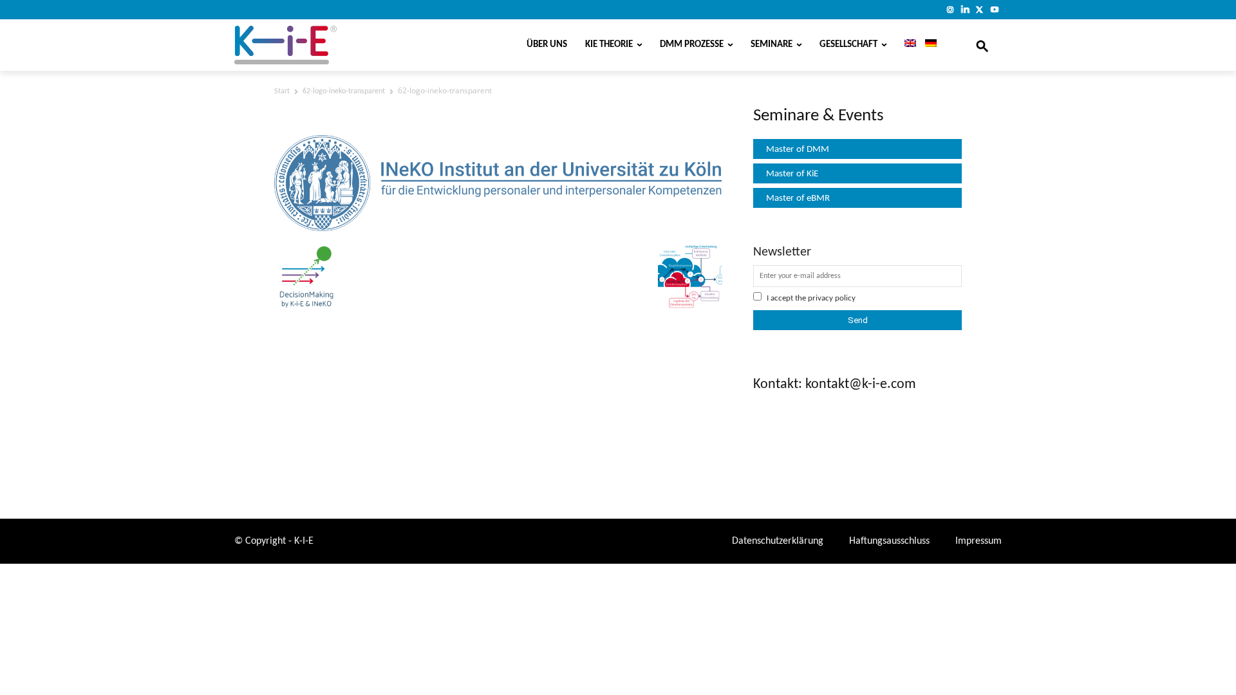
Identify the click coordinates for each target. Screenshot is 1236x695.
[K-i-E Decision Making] (318, 45)
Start (282, 91)
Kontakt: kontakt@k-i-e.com (834, 384)
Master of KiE (792, 174)
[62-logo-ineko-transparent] (498, 228)
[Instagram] (950, 9)
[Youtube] (994, 9)
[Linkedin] (965, 9)
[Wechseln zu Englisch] (905, 45)
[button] (982, 45)
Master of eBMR (798, 198)
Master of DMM (797, 149)
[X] (979, 9)
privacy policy (832, 298)
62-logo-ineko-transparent (344, 91)
